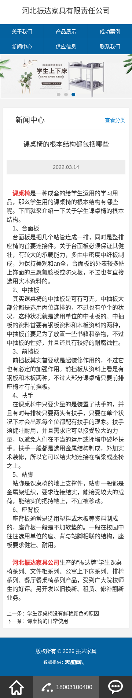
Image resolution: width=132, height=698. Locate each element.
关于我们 (22, 31)
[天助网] (66, 662)
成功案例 (110, 31)
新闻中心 (22, 46)
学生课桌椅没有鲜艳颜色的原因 (63, 613)
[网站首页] (16, 687)
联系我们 (110, 46)
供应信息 (66, 46)
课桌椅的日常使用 (47, 621)
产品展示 (66, 31)
